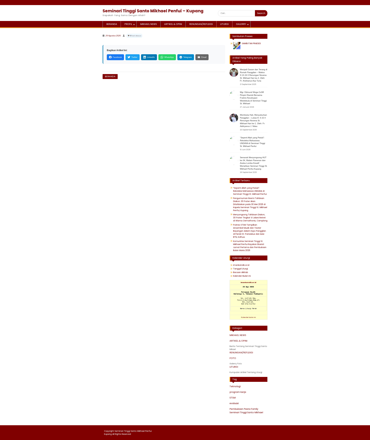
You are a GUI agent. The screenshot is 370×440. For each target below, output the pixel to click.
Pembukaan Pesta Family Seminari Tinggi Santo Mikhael (246, 410)
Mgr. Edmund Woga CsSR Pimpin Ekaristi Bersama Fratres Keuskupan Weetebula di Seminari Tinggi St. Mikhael (253, 98)
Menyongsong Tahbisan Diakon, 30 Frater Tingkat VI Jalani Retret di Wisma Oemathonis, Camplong (250, 217)
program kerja (238, 392)
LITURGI (224, 24)
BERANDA (111, 24)
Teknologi (235, 386)
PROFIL (128, 24)
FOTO (233, 358)
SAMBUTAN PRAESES (251, 43)
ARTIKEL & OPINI (173, 24)
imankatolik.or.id (241, 265)
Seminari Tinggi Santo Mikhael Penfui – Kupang (153, 11)
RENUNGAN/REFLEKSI (201, 24)
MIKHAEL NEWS (148, 24)
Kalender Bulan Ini (242, 275)
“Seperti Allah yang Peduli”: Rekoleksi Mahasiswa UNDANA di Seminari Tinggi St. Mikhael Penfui (250, 191)
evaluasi (234, 403)
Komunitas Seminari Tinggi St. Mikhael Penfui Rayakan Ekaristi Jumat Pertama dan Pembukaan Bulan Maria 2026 (249, 246)
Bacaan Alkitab (240, 272)
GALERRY (241, 24)
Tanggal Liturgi (240, 268)
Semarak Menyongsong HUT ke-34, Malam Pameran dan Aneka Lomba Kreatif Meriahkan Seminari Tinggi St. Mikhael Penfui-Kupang (253, 163)
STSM (233, 397)
